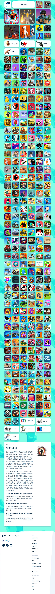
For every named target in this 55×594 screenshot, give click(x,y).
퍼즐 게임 (34, 546)
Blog (33, 586)
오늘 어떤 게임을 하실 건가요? (9, 6)
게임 (7, 444)
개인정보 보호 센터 (36, 563)
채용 (33, 589)
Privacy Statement (36, 566)
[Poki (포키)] (8, 3)
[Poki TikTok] (3, 545)
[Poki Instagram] (7, 545)
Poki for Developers (36, 581)
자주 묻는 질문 (35, 558)
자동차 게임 (35, 538)
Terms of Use (35, 571)
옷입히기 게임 (35, 548)
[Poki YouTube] (11, 545)
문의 (33, 560)
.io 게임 (34, 540)
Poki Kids (34, 583)
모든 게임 (34, 551)
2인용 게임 (34, 543)
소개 (33, 578)
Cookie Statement (36, 569)
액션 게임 (11, 444)
